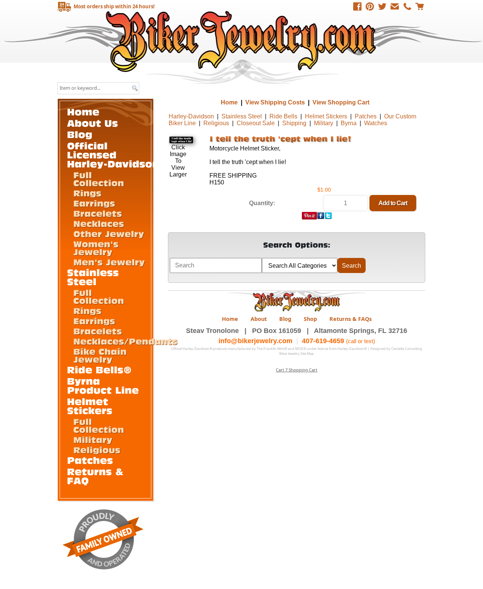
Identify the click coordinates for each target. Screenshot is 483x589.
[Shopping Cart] (419, 6)
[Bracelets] (97, 213)
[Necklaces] (98, 223)
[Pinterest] (369, 6)
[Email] (394, 6)
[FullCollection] (98, 178)
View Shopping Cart (340, 102)
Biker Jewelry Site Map (296, 353)
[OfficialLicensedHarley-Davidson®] (117, 154)
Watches (375, 123)
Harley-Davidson (191, 116)
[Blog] (80, 134)
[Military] (92, 439)
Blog (285, 318)
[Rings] (87, 192)
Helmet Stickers (326, 116)
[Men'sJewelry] (109, 261)
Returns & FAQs (350, 318)
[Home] (83, 111)
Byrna (349, 123)
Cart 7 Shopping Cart (296, 370)
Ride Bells (283, 116)
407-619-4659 (323, 341)
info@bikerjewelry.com (255, 341)
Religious (216, 123)
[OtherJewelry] (108, 233)
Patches (366, 116)
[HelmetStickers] (89, 405)
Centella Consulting (406, 348)
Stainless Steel (242, 116)
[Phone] (407, 6)
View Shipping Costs (275, 102)
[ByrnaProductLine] (103, 385)
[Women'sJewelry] (97, 247)
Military (323, 123)
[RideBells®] (99, 369)
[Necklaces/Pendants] (125, 341)
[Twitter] (382, 6)
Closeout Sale (256, 123)
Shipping (294, 123)
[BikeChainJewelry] (101, 355)
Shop (310, 318)
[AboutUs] (92, 123)
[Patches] (90, 460)
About (259, 318)
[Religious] (96, 449)
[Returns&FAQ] (97, 475)
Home (242, 41)
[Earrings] (94, 203)
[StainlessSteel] (94, 276)
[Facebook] (357, 6)
